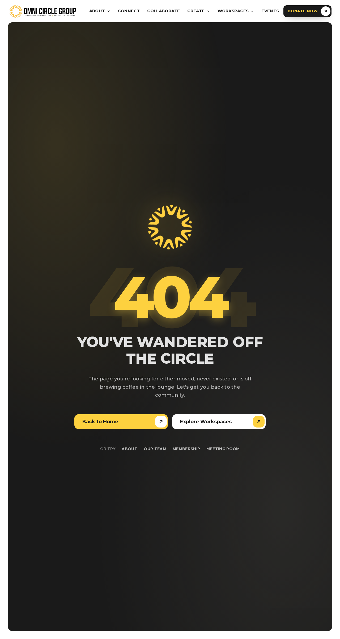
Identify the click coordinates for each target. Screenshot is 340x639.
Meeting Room (223, 448)
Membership (186, 448)
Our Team (155, 448)
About (129, 448)
